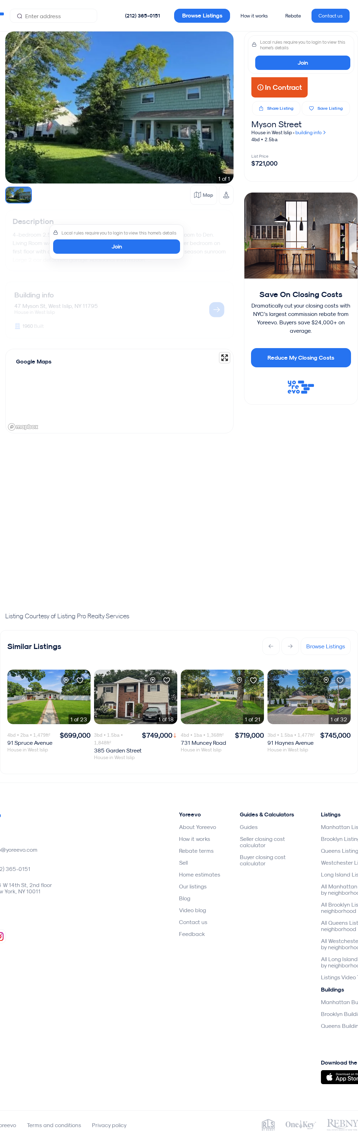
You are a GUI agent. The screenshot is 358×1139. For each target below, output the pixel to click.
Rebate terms (196, 851)
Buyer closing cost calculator (263, 860)
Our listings (193, 886)
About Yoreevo (197, 827)
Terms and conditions (54, 1125)
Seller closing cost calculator (262, 842)
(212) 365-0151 (142, 16)
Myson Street (276, 124)
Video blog (192, 910)
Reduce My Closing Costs (300, 357)
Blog (184, 898)
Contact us (330, 16)
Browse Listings (202, 15)
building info (309, 132)
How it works (254, 16)
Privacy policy (109, 1125)
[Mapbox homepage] (23, 427)
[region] (119, 391)
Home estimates (199, 874)
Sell (183, 862)
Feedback (192, 934)
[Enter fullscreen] (225, 358)
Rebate (293, 16)
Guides (249, 827)
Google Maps (33, 361)
